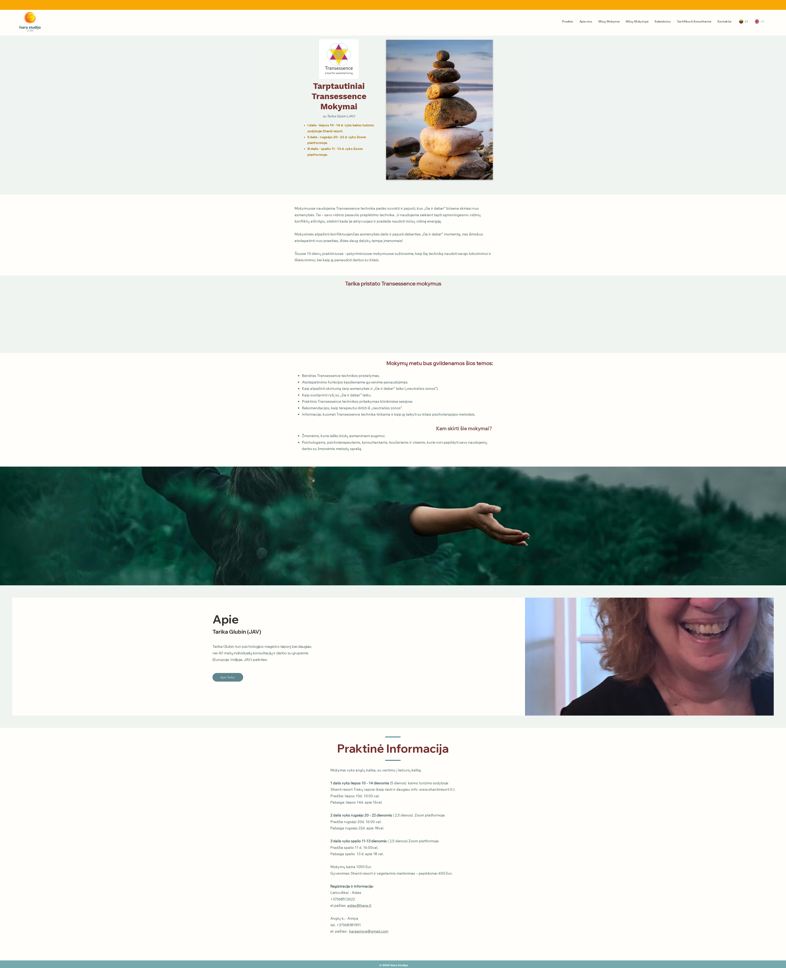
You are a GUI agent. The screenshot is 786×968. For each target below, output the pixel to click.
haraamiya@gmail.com (368, 931)
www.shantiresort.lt (436, 789)
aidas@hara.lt (359, 905)
